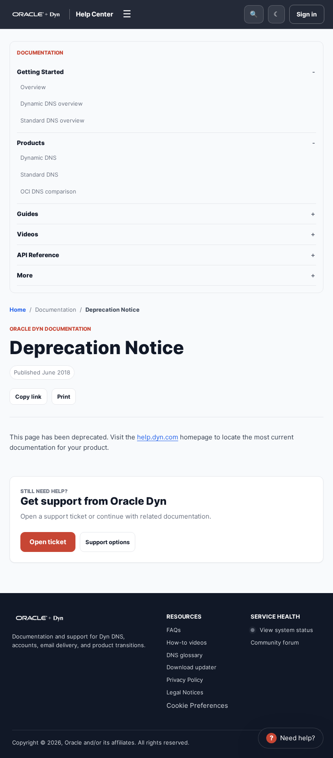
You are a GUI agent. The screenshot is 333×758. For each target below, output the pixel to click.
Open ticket (47, 542)
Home (18, 309)
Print (63, 396)
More (25, 275)
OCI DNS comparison (48, 191)
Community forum (275, 642)
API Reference (38, 254)
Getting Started (40, 71)
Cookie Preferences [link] (197, 705)
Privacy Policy (184, 679)
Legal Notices (184, 692)
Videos (27, 234)
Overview (33, 87)
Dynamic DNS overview (51, 103)
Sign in (307, 14)
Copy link (28, 396)
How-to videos (186, 642)
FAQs (173, 629)
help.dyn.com (157, 437)
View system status (285, 629)
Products (31, 142)
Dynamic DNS (38, 157)
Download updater (191, 667)
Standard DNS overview (52, 120)
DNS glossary (184, 655)
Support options (107, 542)
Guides (27, 213)
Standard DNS (39, 174)
